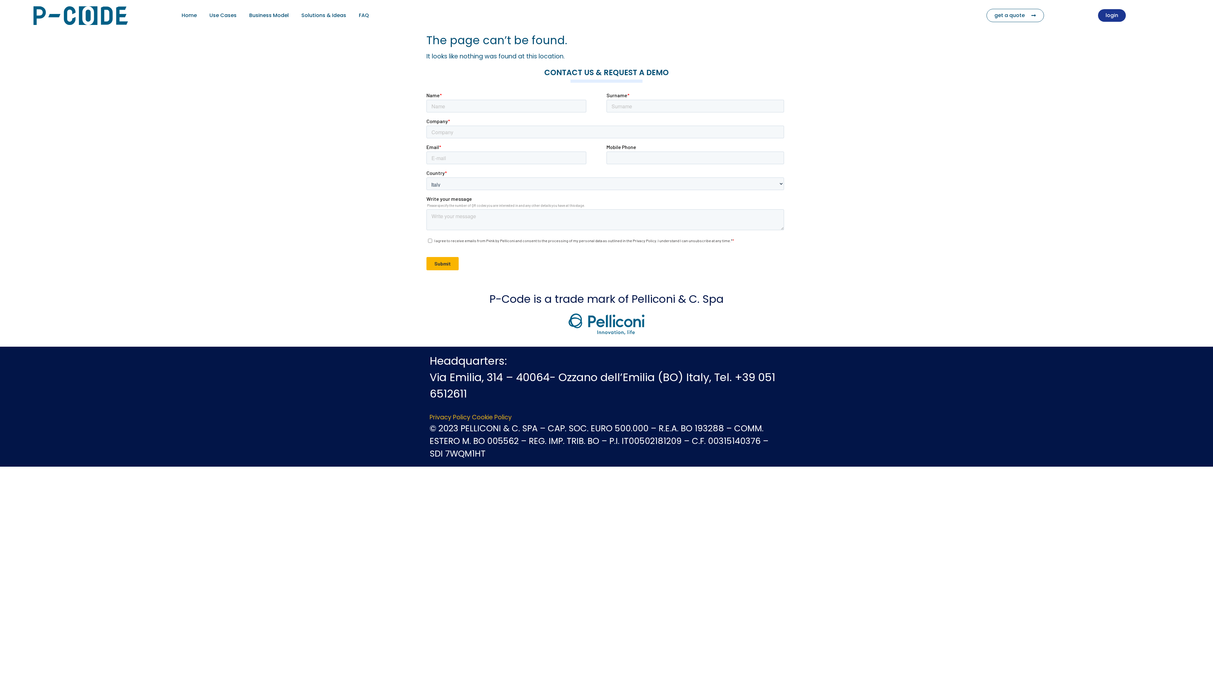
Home (189, 15)
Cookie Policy (492, 417)
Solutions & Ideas (323, 15)
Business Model (269, 15)
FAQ (364, 15)
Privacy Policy (450, 417)
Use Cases (223, 15)
